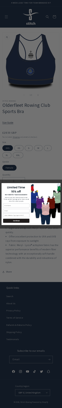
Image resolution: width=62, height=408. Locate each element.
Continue (16, 221)
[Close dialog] (58, 185)
